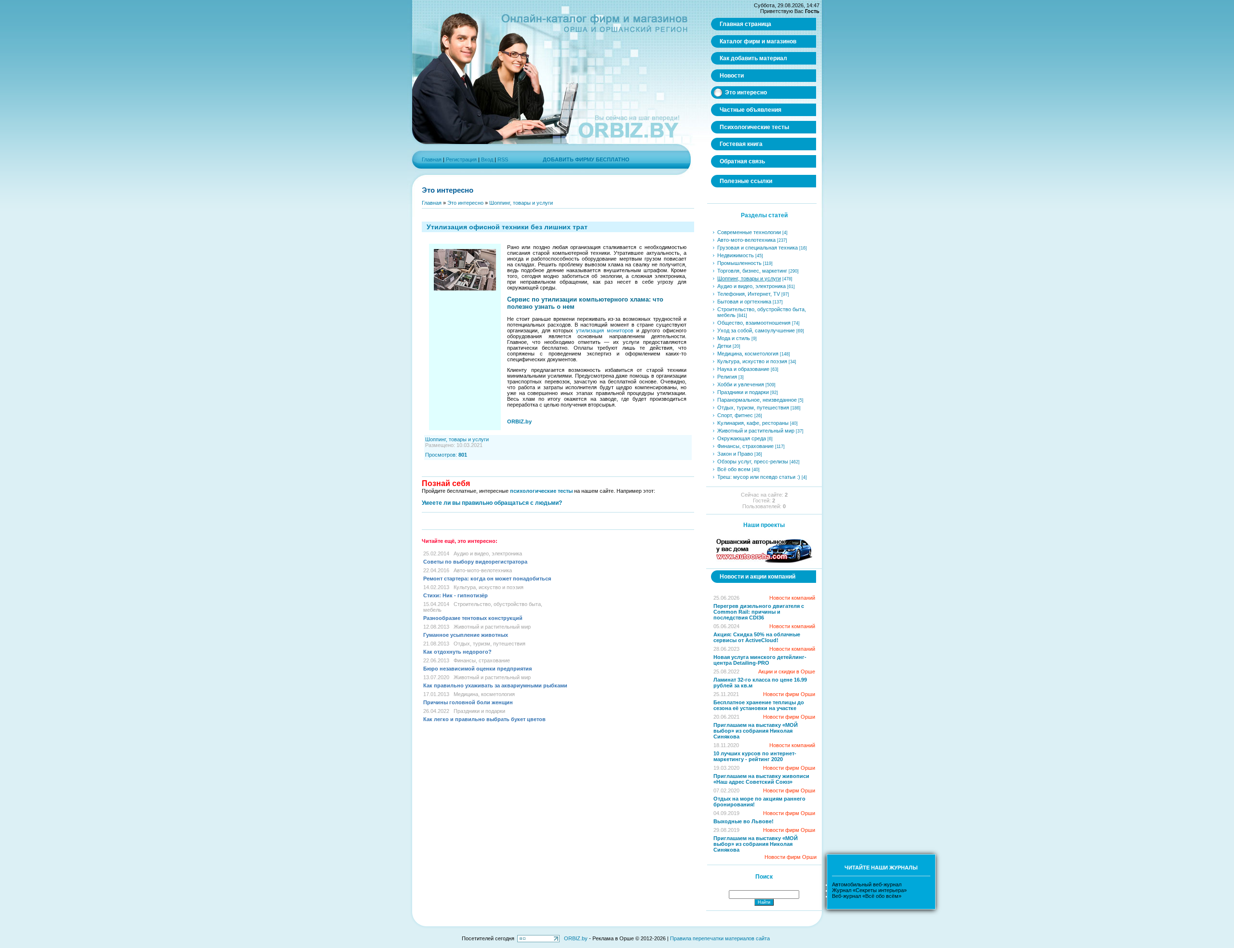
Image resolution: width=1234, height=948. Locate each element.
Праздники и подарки (479, 711)
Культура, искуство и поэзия (488, 587)
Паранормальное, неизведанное (757, 400)
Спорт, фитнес (735, 415)
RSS (502, 159)
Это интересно (465, 203)
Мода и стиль (733, 338)
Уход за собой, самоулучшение (756, 330)
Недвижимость (735, 255)
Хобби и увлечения (740, 384)
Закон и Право (735, 454)
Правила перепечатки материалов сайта (720, 938)
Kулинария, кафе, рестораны (753, 423)
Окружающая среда (741, 438)
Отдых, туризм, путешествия (489, 643)
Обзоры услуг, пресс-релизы (752, 461)
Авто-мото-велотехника (483, 570)
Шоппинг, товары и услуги (521, 203)
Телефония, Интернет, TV (748, 294)
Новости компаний (792, 598)
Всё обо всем (734, 469)
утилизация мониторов (604, 330)
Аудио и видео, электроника (488, 553)
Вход (487, 159)
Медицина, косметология (484, 694)
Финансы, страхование (482, 660)
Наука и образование (743, 369)
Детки (724, 346)
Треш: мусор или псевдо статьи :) (758, 477)
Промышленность (739, 263)
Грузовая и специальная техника (757, 247)
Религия (727, 377)
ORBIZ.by (576, 938)
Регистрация (461, 159)
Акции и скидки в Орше (786, 671)
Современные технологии (749, 232)
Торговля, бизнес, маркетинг (752, 271)
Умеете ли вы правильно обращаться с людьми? (492, 503)
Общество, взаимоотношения (754, 323)
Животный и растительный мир (492, 627)
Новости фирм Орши (789, 694)
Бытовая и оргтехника (744, 301)
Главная (432, 159)
